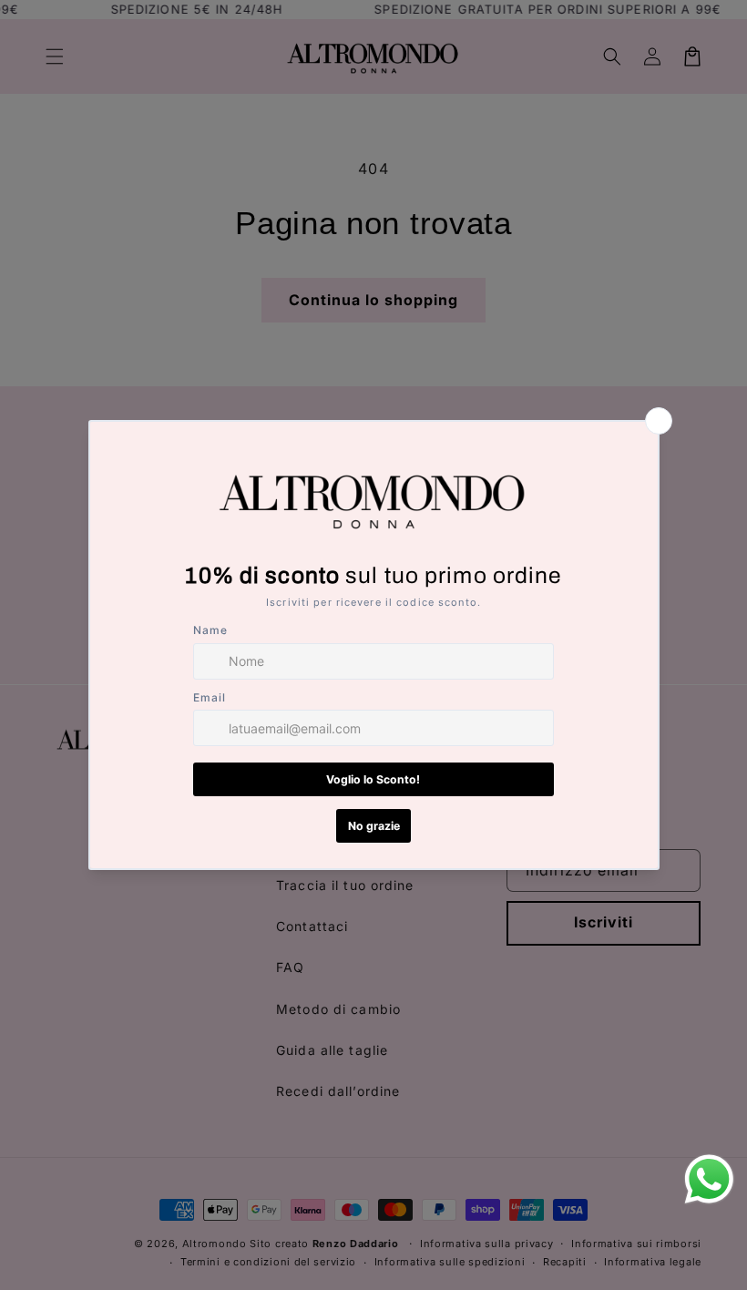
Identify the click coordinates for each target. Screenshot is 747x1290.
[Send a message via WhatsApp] (709, 1179)
